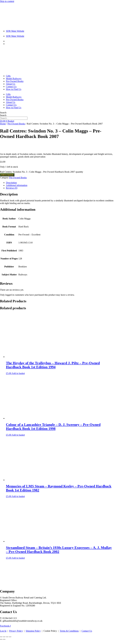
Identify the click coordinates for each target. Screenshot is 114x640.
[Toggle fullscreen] (4, 636)
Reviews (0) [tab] (11, 188)
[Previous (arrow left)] (1, 639)
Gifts (8, 76)
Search (3, 112)
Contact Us (11, 86)
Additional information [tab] (16, 185)
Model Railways (13, 78)
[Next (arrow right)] (4, 639)
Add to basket (7, 175)
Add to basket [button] (18, 373)
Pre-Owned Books (14, 81)
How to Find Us (13, 89)
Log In (3, 631)
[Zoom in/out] (1, 636)
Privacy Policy (16, 631)
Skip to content (7, 1)
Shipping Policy (33, 631)
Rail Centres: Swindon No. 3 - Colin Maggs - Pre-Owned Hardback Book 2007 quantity (41, 172)
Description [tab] (11, 182)
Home (3, 123)
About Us (10, 84)
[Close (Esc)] (10, 636)
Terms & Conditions (69, 631)
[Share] (7, 636)
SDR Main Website (15, 31)
